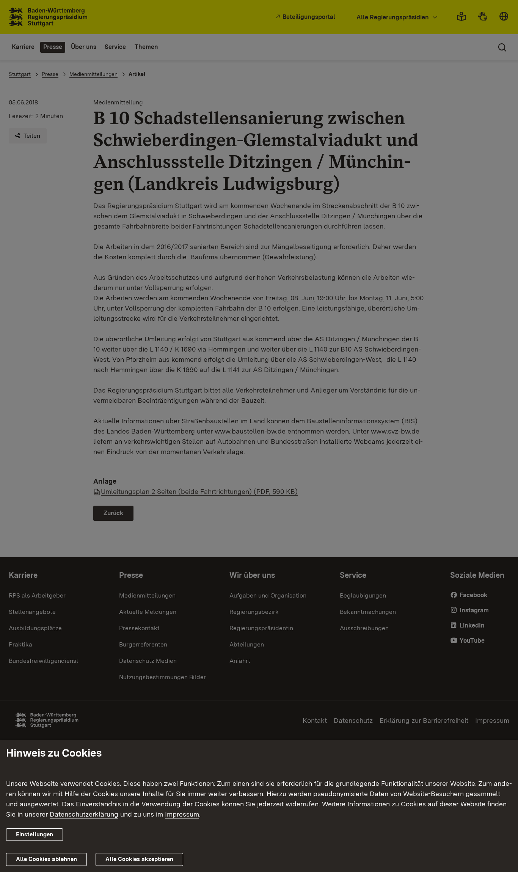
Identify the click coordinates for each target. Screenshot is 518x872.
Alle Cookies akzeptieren (139, 859)
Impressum (182, 814)
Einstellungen (34, 834)
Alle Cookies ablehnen (46, 859)
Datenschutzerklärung (84, 814)
